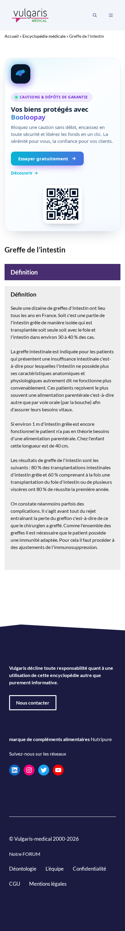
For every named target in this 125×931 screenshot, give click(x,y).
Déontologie (22, 868)
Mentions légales (47, 884)
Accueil (12, 36)
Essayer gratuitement (43, 159)
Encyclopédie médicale (44, 36)
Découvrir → (24, 173)
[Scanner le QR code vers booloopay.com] (62, 204)
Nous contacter (32, 702)
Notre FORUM (24, 854)
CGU (14, 884)
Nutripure (101, 739)
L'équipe (55, 868)
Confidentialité (89, 868)
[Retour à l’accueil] (30, 15)
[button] (95, 15)
